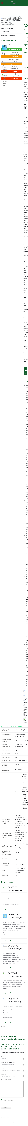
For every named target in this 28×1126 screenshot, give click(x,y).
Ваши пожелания (6, 1079)
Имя (2, 1056)
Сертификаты (5, 31)
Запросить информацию (8, 35)
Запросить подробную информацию (26, 370)
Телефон (3, 1074)
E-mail (2, 1068)
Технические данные (7, 28)
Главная (3, 10)
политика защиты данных (8, 1100)
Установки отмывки (15, 10)
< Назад (3, 1026)
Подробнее (7, 909)
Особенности (4, 24)
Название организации (7, 1062)
